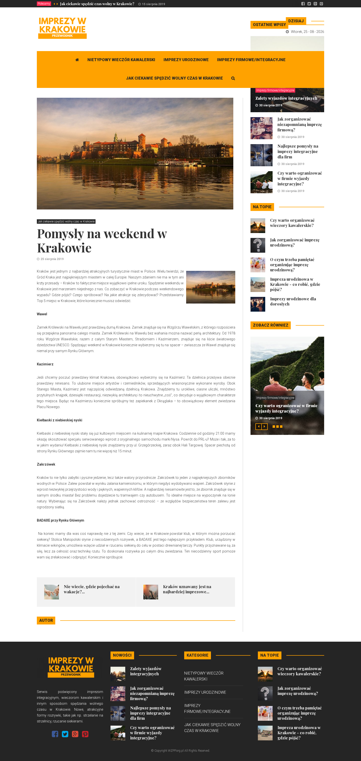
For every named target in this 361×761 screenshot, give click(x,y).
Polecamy (44, 3)
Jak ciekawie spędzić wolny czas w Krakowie (174, 78)
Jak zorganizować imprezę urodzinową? (298, 691)
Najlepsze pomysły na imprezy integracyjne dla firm (298, 151)
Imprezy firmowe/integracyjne (251, 59)
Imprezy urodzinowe (186, 59)
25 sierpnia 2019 (52, 259)
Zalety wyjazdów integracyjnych (286, 98)
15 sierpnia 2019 (153, 4)
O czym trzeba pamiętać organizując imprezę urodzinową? (292, 264)
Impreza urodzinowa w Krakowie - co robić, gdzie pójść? (295, 284)
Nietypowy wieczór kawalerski (121, 59)
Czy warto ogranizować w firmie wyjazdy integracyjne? (300, 178)
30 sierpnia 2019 (270, 105)
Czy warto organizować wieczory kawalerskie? (292, 223)
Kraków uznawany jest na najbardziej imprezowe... (187, 589)
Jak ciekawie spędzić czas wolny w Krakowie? (97, 3)
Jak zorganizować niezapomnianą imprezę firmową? (300, 124)
